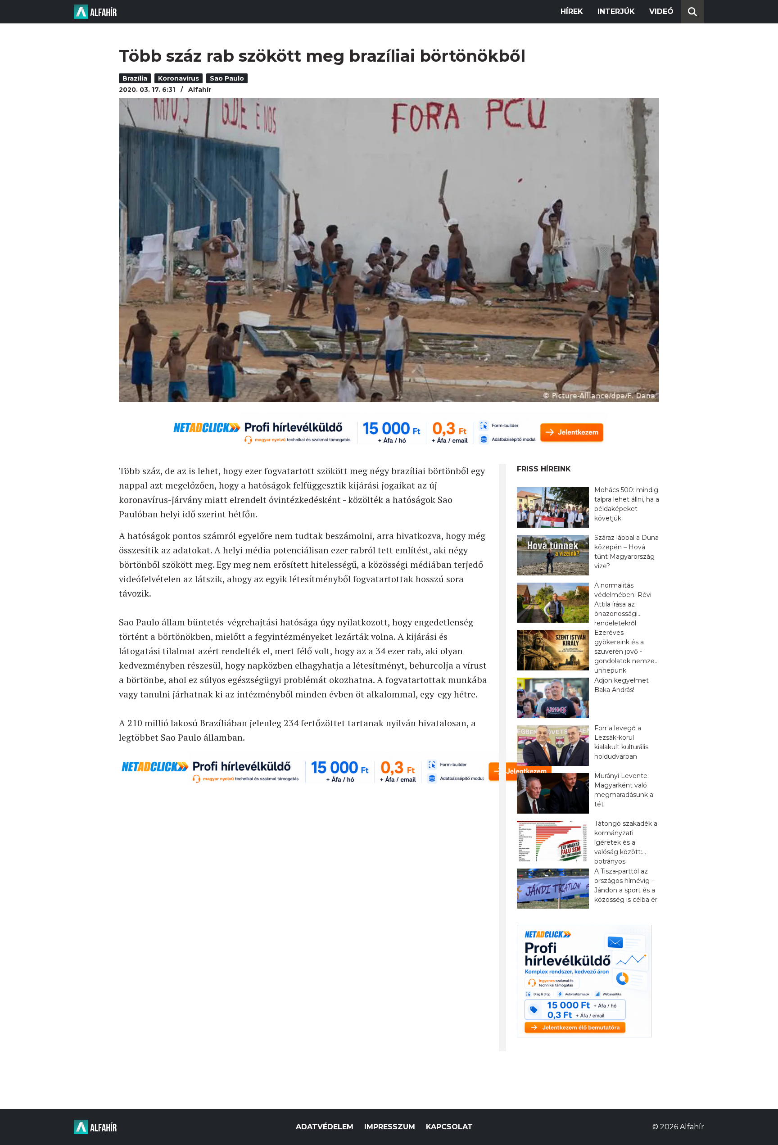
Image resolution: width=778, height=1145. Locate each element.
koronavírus (178, 78)
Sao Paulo (227, 78)
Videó (661, 11)
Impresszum (389, 1126)
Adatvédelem (324, 1126)
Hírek (572, 11)
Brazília (134, 78)
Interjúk (616, 11)
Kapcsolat (449, 1126)
